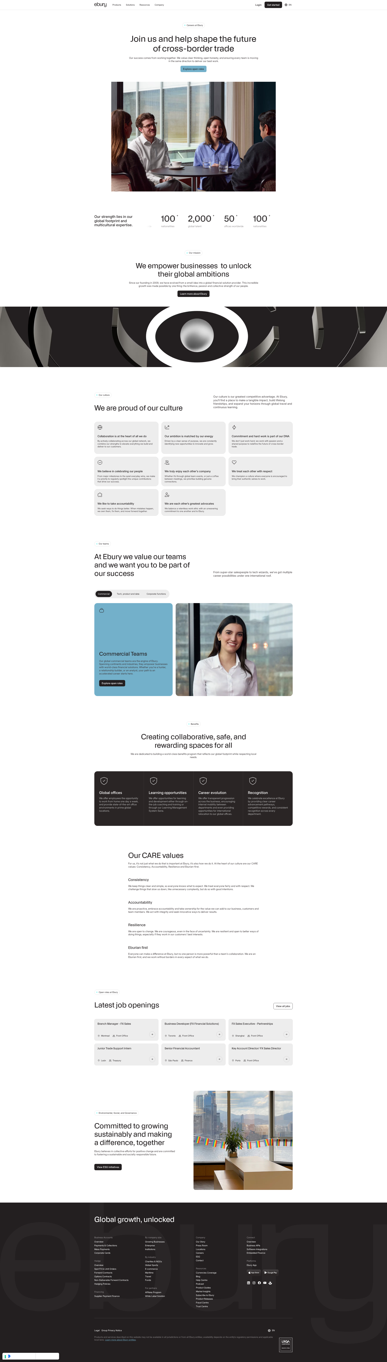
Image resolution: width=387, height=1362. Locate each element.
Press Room (202, 1245)
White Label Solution (155, 1296)
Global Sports (151, 1265)
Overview (98, 1241)
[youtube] (265, 1283)
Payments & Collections (105, 1245)
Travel (148, 1276)
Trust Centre (202, 1306)
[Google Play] (271, 1273)
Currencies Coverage (206, 1272)
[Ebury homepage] (100, 5)
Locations (200, 1249)
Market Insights (203, 1291)
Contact (199, 1260)
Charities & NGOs (153, 1261)
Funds (148, 1280)
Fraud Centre (202, 1302)
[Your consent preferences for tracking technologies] (5, 1357)
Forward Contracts (103, 1272)
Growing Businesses (155, 1241)
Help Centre (201, 1280)
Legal (97, 1330)
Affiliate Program (153, 1292)
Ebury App (252, 1265)
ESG (198, 1256)
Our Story (200, 1241)
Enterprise (150, 1245)
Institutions (150, 1249)
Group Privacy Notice (111, 1330)
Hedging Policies (102, 1284)
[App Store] (254, 1273)
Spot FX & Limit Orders (105, 1269)
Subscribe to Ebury (205, 1295)
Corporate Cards (102, 1253)
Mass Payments (102, 1249)
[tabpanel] (193, 649)
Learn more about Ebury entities (120, 1339)
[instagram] (254, 1283)
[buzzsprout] (270, 1283)
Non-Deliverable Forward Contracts (111, 1280)
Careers (200, 1253)
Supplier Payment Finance (107, 1296)
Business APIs (253, 1245)
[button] (117, 5)
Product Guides (203, 1287)
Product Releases (204, 1298)
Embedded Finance (256, 1253)
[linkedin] (248, 1283)
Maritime (149, 1272)
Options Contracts (103, 1276)
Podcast (200, 1284)
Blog (198, 1276)
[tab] (104, 594)
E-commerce (151, 1269)
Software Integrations (257, 1249)
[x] (259, 1283)
